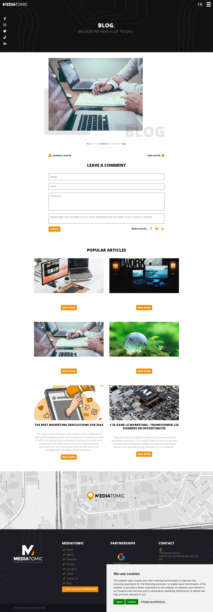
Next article (154, 155)
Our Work (71, 569)
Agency (70, 554)
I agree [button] (119, 602)
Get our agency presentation (82, 589)
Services (70, 564)
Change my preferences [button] (153, 602)
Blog (68, 583)
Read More (68, 307)
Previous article (61, 155)
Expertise (71, 559)
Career (70, 573)
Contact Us (72, 578)
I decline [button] (132, 602)
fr (200, 4)
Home (69, 549)
